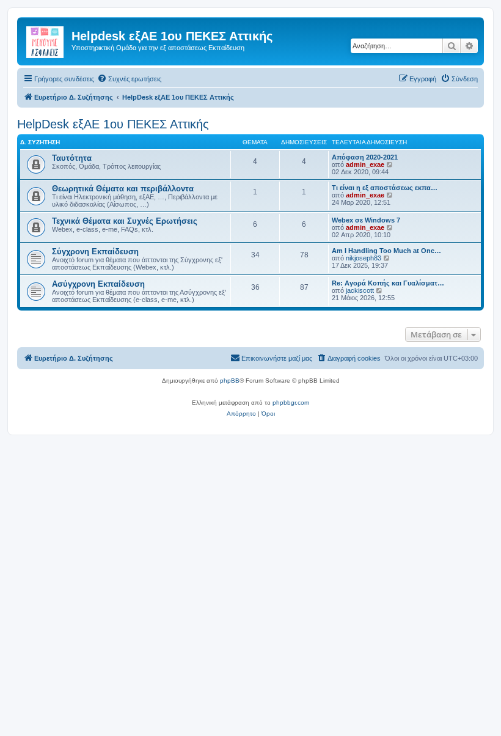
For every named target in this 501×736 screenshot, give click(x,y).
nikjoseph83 (363, 258)
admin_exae (365, 164)
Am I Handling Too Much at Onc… (386, 250)
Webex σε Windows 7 (366, 220)
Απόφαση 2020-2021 (365, 157)
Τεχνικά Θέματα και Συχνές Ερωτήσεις (124, 221)
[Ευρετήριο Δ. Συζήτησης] (45, 39)
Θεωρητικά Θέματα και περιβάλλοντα (123, 188)
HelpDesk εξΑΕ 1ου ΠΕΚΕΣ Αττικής (113, 124)
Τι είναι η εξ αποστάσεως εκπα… (384, 187)
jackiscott (360, 290)
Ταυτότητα (72, 158)
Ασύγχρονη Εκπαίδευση (98, 284)
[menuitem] (129, 79)
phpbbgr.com (290, 402)
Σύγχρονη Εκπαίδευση (95, 251)
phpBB (230, 380)
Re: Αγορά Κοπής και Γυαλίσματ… (388, 283)
